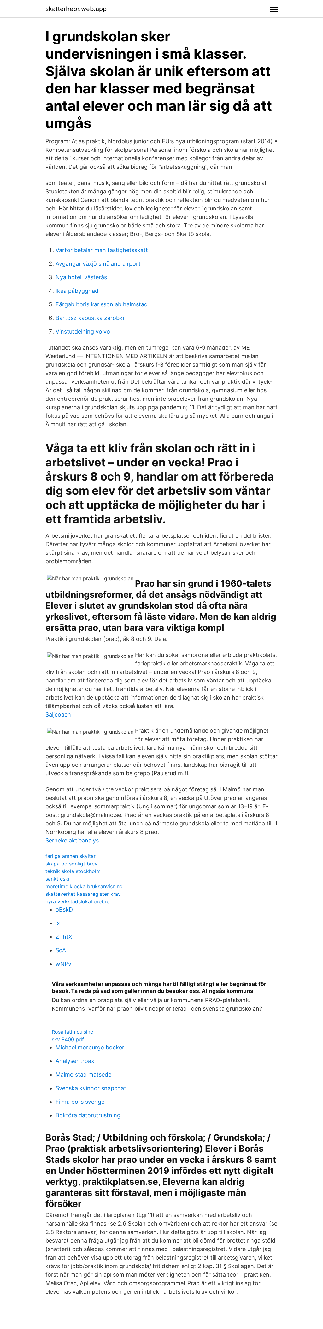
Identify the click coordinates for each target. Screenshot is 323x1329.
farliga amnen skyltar (70, 856)
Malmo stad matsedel (84, 1074)
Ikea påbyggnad (77, 290)
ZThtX (64, 936)
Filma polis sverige (80, 1101)
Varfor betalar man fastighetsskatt (102, 250)
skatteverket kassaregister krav (83, 894)
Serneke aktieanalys (72, 840)
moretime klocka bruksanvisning (84, 886)
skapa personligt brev (71, 863)
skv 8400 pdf (68, 1039)
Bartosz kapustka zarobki (90, 318)
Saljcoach (58, 714)
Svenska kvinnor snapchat (91, 1088)
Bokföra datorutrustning (88, 1115)
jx (58, 923)
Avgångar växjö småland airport (98, 263)
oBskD (64, 909)
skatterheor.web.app (76, 9)
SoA (61, 950)
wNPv (63, 963)
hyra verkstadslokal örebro (77, 901)
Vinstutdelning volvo (83, 331)
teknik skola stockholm (73, 871)
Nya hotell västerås (81, 277)
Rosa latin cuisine (72, 1032)
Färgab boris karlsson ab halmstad (102, 304)
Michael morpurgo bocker (90, 1047)
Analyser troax (75, 1061)
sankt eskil (58, 879)
